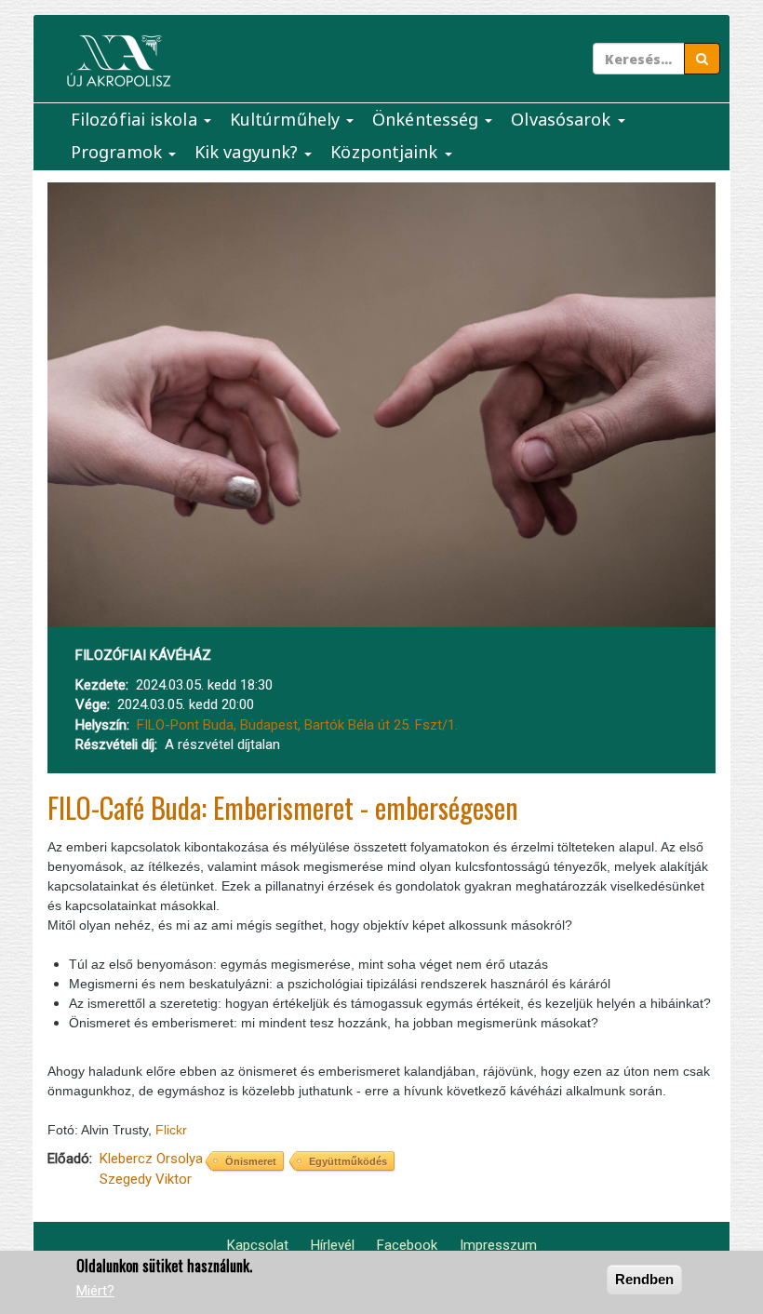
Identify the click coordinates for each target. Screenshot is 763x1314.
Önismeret (250, 1161)
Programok (119, 152)
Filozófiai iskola (136, 119)
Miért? (95, 1290)
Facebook (407, 1245)
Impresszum (498, 1245)
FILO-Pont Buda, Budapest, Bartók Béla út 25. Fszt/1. (297, 725)
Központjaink (386, 152)
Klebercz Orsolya (151, 1158)
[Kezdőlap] (118, 61)
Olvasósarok (563, 119)
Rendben (644, 1279)
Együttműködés (348, 1161)
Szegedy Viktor (146, 1179)
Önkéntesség (427, 119)
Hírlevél (333, 1245)
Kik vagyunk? (248, 152)
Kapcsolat (257, 1245)
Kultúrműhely (287, 119)
